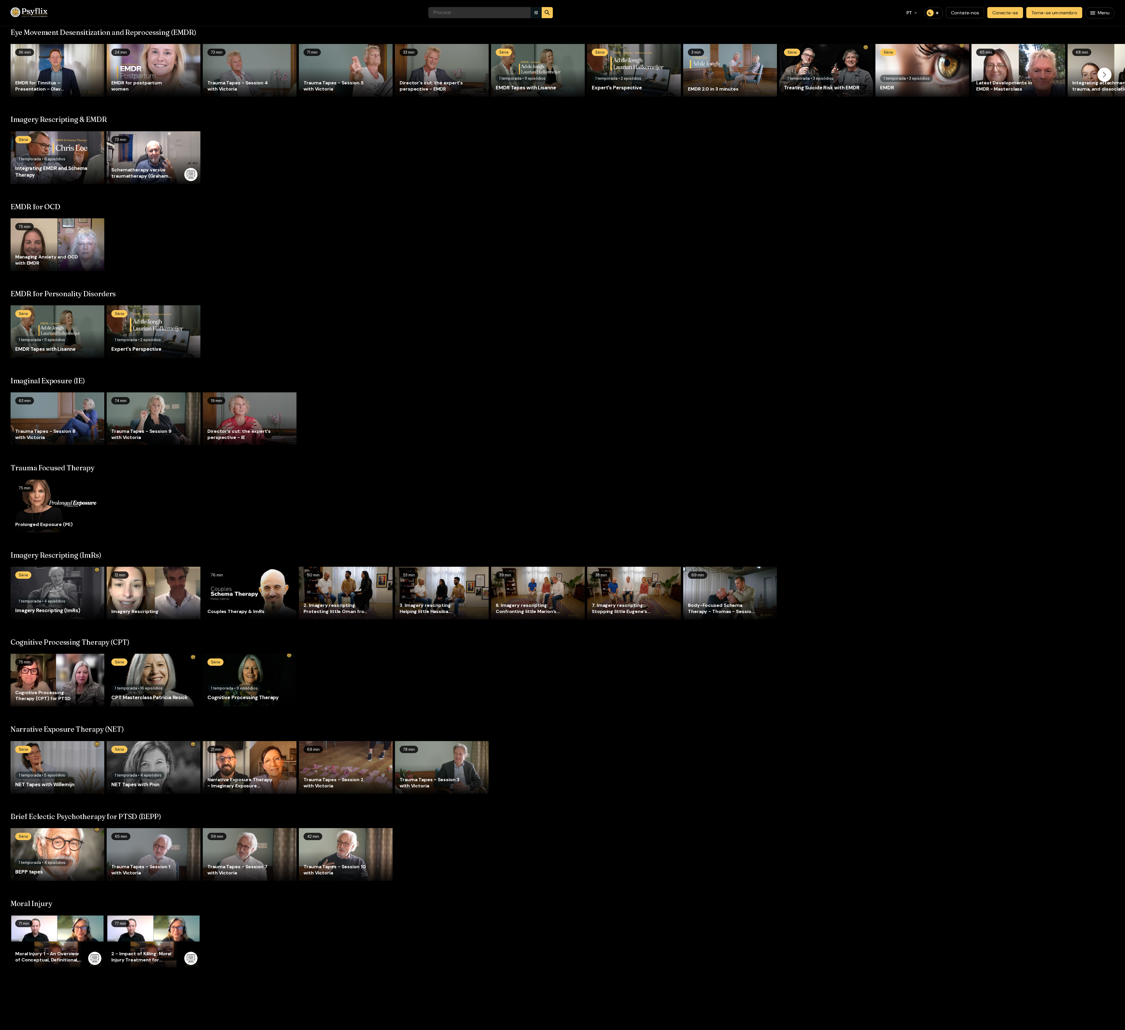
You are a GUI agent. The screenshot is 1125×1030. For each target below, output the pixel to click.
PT (909, 13)
